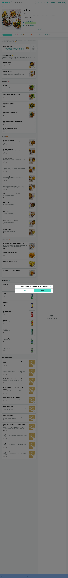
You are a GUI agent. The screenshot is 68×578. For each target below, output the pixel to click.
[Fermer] (51, 286)
